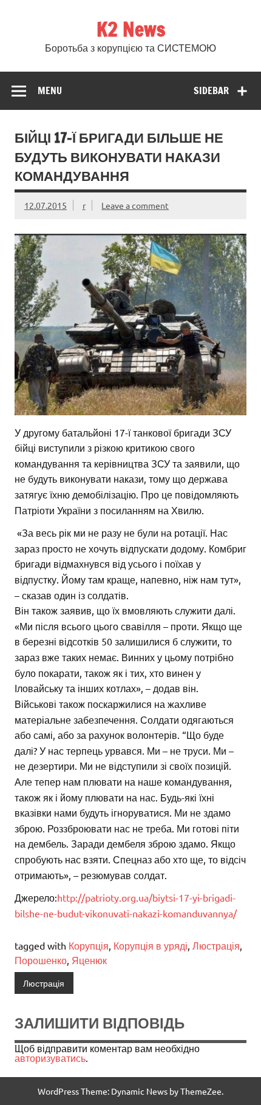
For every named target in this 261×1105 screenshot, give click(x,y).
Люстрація (216, 945)
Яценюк (89, 960)
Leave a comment (135, 205)
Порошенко (41, 960)
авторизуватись (50, 1058)
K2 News (131, 29)
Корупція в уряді (151, 945)
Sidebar (211, 90)
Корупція (89, 945)
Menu (50, 90)
